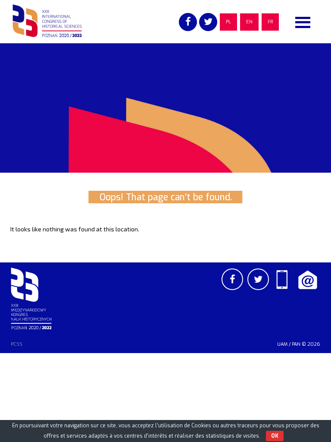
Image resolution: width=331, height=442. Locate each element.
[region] (165, 108)
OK (274, 436)
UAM (282, 344)
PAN (296, 344)
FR (270, 22)
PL (228, 22)
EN (249, 22)
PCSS (16, 344)
